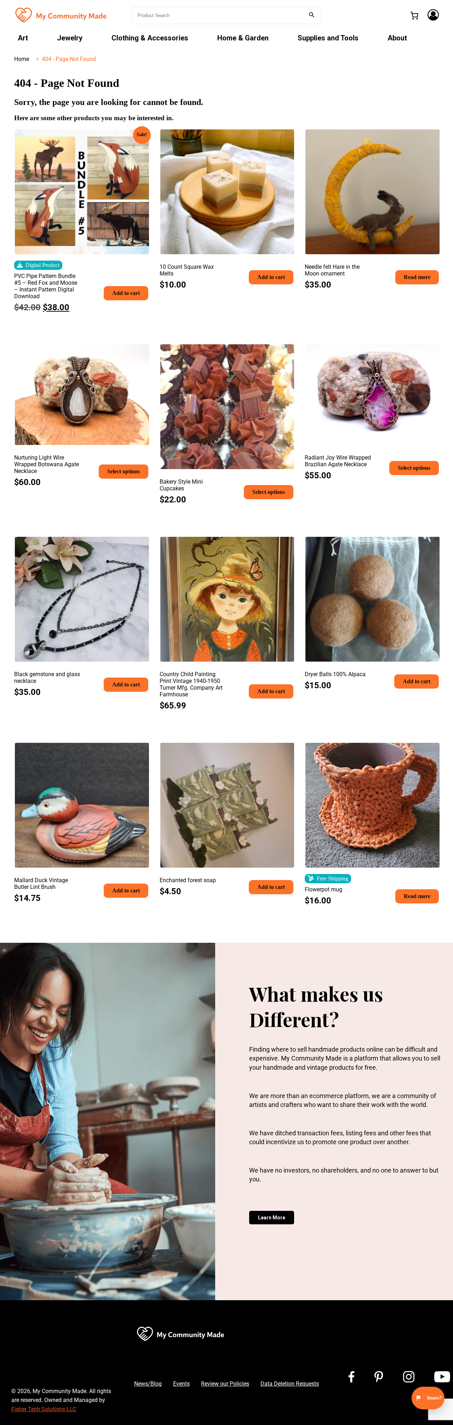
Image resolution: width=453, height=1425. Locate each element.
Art (23, 38)
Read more (417, 277)
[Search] (312, 15)
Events (181, 1383)
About (397, 38)
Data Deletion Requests (289, 1383)
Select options (123, 471)
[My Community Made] (61, 15)
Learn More (271, 1217)
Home (21, 59)
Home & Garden (243, 38)
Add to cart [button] (126, 293)
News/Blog (148, 1383)
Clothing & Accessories (149, 38)
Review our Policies (225, 1383)
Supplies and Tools (328, 38)
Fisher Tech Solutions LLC (43, 1409)
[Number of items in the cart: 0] (414, 15)
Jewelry (69, 38)
